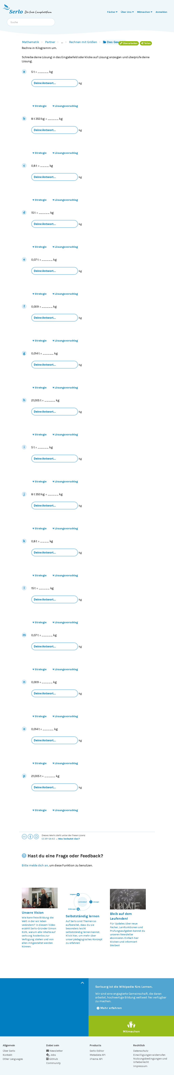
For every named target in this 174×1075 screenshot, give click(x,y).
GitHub (53, 1059)
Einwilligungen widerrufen (149, 1054)
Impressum (140, 1066)
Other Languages (13, 1059)
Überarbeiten (130, 43)
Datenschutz (140, 1050)
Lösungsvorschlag (65, 106)
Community (53, 1063)
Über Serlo (9, 1050)
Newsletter (56, 1050)
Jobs (53, 1054)
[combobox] (31, 22)
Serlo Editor (97, 1050)
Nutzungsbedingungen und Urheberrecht (150, 1060)
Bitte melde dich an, (35, 865)
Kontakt (7, 1054)
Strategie (40, 106)
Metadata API (98, 1054)
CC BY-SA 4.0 (48, 838)
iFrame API (96, 1059)
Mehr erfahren (111, 1008)
